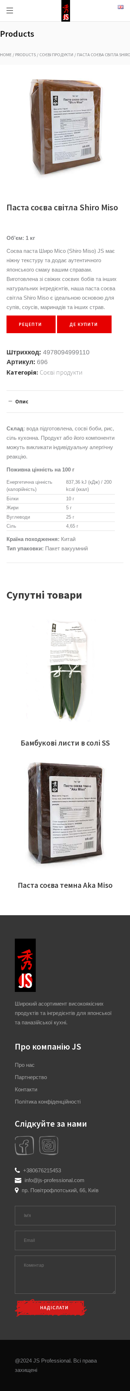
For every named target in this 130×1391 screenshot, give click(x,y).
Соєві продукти (56, 55)
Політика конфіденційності (48, 1102)
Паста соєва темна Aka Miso (65, 885)
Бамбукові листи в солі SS (65, 743)
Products (25, 55)
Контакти (26, 1089)
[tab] (65, 401)
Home (6, 55)
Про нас (25, 1065)
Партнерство (31, 1077)
